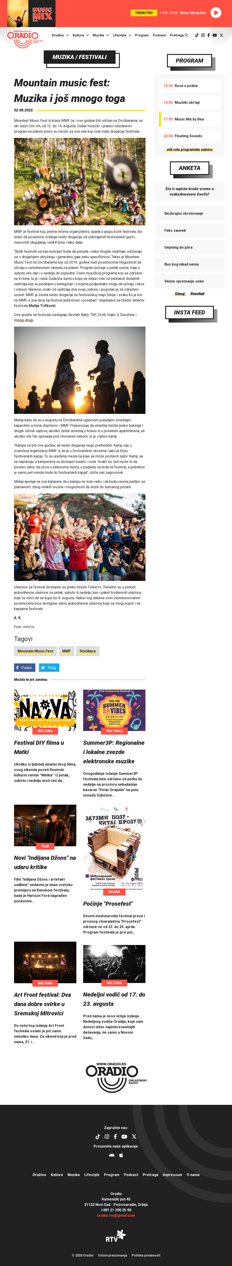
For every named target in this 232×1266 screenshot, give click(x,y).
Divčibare (88, 651)
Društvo (58, 35)
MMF (66, 651)
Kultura (78, 35)
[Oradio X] (221, 35)
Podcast (159, 35)
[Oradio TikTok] (197, 35)
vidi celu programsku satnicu (190, 149)
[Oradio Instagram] (203, 35)
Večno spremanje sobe (184, 281)
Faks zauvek (175, 230)
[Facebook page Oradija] (208, 35)
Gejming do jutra (178, 247)
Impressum (172, 1175)
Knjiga (114, 892)
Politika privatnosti (146, 1255)
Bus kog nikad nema (181, 264)
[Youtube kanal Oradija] (214, 35)
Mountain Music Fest (35, 651)
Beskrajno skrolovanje (183, 213)
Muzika (98, 35)
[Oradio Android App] (112, 1156)
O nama (193, 1175)
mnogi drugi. (24, 320)
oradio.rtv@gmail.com (116, 1215)
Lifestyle (119, 35)
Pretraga (177, 35)
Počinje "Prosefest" (108, 903)
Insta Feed (189, 312)
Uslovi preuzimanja (112, 1255)
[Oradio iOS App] (121, 1156)
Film (45, 846)
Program (142, 35)
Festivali (114, 731)
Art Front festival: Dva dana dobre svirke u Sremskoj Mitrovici (42, 1004)
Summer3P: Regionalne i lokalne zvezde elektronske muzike (114, 752)
